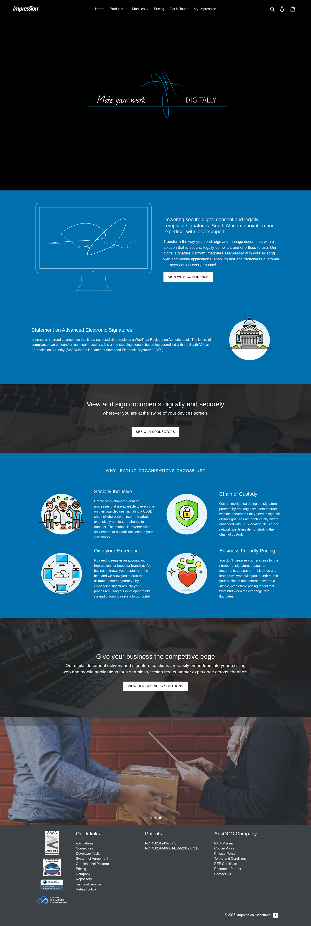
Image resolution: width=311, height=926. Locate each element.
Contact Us (222, 874)
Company (83, 874)
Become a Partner (227, 869)
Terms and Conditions (230, 858)
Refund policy (86, 889)
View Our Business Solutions (155, 686)
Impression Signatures (254, 915)
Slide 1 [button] (151, 817)
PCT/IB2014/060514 (160, 848)
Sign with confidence (188, 277)
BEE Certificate (225, 864)
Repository (84, 879)
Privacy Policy (225, 853)
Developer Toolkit (88, 853)
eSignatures (85, 843)
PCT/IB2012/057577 (160, 843)
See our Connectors (155, 432)
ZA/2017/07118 (188, 848)
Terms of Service (88, 884)
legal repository (91, 344)
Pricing (81, 869)
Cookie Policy (224, 848)
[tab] (151, 817)
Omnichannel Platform (92, 864)
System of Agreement (92, 858)
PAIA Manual (223, 843)
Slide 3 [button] (160, 817)
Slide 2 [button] (155, 817)
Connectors (84, 848)
